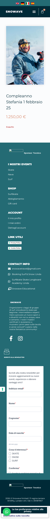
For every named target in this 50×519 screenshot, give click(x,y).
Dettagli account (17, 228)
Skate (11, 170)
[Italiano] (27, 3)
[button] (34, 11)
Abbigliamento (16, 199)
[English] (17, 3)
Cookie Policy (15, 248)
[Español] (32, 3)
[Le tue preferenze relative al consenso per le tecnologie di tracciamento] (2, 389)
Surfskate (13, 194)
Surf (10, 179)
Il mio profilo (14, 218)
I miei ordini (14, 223)
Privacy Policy (16, 243)
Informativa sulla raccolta (16, 515)
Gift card (12, 203)
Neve (11, 174)
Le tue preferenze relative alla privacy (27, 510)
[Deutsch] (22, 3)
